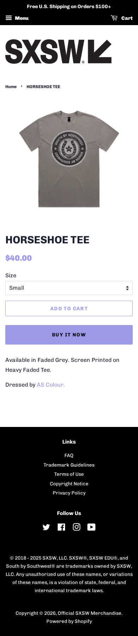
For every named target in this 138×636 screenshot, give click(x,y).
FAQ (69, 455)
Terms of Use (69, 474)
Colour (54, 384)
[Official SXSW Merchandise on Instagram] (76, 528)
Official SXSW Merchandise (89, 613)
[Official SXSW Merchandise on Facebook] (61, 528)
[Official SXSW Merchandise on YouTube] (91, 528)
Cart (126, 18)
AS (41, 384)
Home (11, 86)
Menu (21, 18)
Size (10, 275)
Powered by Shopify (69, 621)
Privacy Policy (69, 493)
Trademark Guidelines (69, 465)
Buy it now (69, 335)
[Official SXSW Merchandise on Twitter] (46, 528)
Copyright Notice (69, 483)
